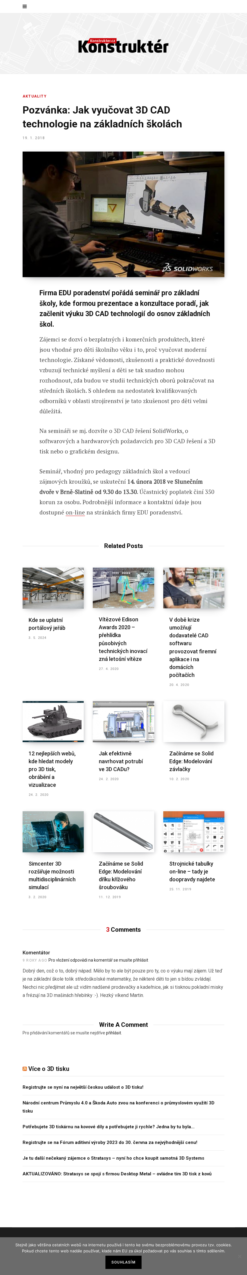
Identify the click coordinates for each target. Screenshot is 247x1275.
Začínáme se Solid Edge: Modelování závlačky (191, 761)
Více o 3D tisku (48, 1068)
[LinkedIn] (18, 358)
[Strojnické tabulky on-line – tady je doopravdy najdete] (193, 831)
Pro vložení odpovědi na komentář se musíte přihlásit (98, 960)
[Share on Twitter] (18, 326)
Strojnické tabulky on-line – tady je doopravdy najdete (192, 871)
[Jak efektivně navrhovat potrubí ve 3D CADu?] (123, 721)
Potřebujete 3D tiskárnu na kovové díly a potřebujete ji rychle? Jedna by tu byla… (109, 1126)
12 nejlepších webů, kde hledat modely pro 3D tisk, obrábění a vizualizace (52, 769)
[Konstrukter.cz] (123, 43)
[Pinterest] (18, 342)
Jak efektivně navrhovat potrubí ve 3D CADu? (121, 761)
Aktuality (35, 96)
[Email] (18, 374)
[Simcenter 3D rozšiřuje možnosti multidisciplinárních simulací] (53, 831)
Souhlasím (123, 1262)
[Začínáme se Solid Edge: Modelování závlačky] (193, 721)
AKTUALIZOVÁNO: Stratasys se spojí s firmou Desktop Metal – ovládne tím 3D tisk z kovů (117, 1174)
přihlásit (113, 1032)
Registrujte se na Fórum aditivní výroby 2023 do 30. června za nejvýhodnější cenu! (110, 1142)
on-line (75, 512)
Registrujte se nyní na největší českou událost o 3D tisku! (83, 1087)
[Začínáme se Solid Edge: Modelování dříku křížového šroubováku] (123, 831)
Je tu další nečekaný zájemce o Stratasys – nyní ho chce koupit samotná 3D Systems (113, 1158)
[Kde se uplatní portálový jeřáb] (53, 588)
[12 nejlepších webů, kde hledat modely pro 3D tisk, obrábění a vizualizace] (53, 721)
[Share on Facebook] (18, 310)
